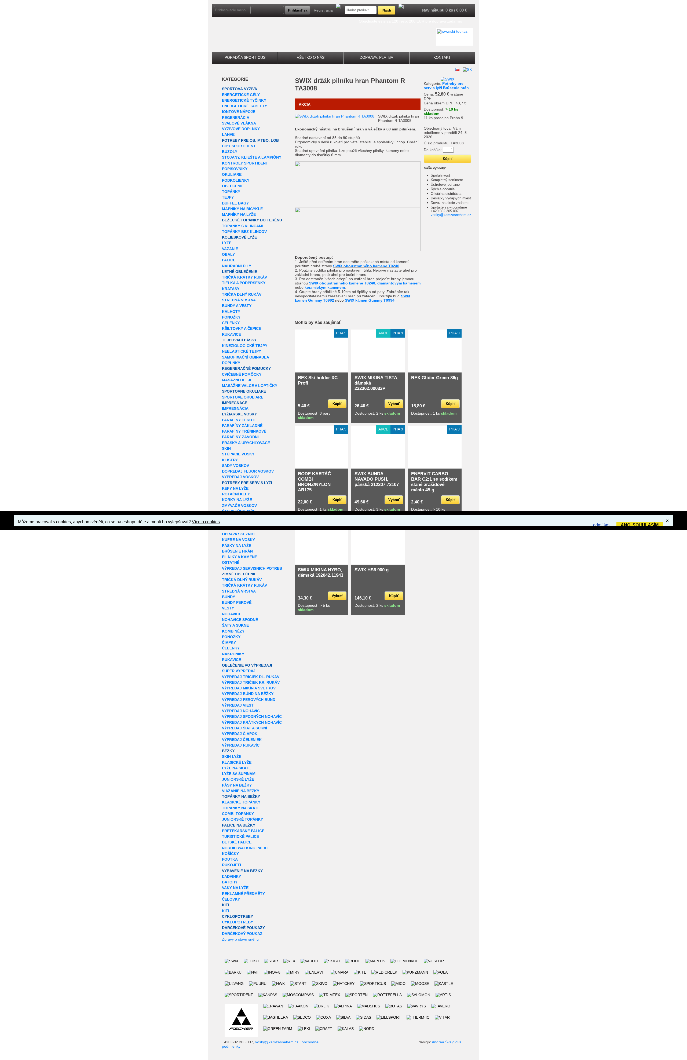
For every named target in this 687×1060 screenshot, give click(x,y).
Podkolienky (235, 180)
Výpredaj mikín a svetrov (249, 688)
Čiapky (229, 642)
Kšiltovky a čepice (241, 328)
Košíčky (230, 853)
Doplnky (231, 363)
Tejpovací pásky (239, 340)
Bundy (228, 597)
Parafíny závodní (240, 437)
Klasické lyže (236, 762)
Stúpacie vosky (238, 454)
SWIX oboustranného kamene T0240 (366, 266)
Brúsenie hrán (237, 551)
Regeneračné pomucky (246, 368)
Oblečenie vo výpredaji (247, 665)
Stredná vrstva (239, 300)
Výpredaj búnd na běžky (247, 694)
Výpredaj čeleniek (242, 739)
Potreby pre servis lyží (247, 483)
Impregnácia (235, 408)
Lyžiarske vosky (239, 414)
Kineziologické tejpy (244, 345)
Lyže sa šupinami (239, 774)
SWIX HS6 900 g (372, 569)
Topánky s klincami (242, 226)
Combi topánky (238, 814)
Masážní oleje (237, 380)
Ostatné (230, 562)
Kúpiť (337, 404)
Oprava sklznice (239, 534)
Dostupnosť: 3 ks (377, 509)
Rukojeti (231, 865)
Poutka (230, 859)
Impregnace (234, 403)
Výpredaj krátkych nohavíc (252, 722)
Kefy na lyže (235, 488)
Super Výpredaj (238, 671)
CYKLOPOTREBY (237, 916)
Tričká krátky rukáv (244, 277)
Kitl (226, 905)
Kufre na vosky (238, 540)
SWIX (303, 80)
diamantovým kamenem (399, 283)
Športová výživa (239, 89)
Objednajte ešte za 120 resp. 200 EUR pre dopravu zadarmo (410, 21)
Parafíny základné (242, 425)
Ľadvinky (231, 876)
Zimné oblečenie (239, 574)
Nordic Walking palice (246, 848)
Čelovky (231, 899)
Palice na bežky (238, 825)
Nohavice (231, 614)
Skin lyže (231, 756)
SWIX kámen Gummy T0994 (369, 300)
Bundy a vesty (236, 306)
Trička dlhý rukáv (241, 294)
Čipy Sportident (239, 146)
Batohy (229, 882)
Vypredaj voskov (240, 477)
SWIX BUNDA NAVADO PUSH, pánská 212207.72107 (377, 479)
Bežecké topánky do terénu (252, 220)
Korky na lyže (237, 500)
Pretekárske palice (243, 831)
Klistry (230, 460)
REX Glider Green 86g (434, 377)
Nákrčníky (233, 654)
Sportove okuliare (242, 397)
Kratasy (230, 289)
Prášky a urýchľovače (246, 443)
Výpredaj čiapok (239, 734)
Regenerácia (235, 117)
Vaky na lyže (235, 888)
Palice (228, 260)
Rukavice (231, 334)
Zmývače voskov (239, 505)
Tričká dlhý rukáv (242, 579)
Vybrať (394, 404)
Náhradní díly (236, 266)
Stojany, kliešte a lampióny (251, 157)
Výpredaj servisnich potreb (252, 568)
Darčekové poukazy (243, 928)
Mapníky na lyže (239, 214)
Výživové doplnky (241, 129)
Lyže (226, 243)
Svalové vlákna (239, 123)
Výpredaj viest (238, 705)
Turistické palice (240, 836)
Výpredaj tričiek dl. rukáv (250, 677)
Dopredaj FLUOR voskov (248, 471)
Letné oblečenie (239, 271)
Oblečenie (233, 186)
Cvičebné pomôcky (241, 374)
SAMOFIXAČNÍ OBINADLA (245, 357)
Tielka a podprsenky (243, 283)
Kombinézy (233, 631)
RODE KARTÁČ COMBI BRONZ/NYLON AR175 (314, 481)
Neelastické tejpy (241, 351)
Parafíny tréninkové (244, 431)
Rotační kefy (236, 494)
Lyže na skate (236, 768)
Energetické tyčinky (244, 100)
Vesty (228, 608)
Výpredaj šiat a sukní (244, 728)
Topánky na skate (241, 808)
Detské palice (236, 842)
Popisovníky (234, 169)
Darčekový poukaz (242, 933)
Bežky (228, 751)
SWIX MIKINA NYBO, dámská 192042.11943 (320, 572)
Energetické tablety (244, 106)
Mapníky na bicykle (242, 209)
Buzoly (229, 151)
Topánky (231, 191)
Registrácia (323, 10)
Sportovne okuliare (244, 391)
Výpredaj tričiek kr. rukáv (251, 682)
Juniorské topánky (242, 819)
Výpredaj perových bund (248, 699)
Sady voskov (235, 465)
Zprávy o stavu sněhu (240, 939)
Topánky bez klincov (244, 231)
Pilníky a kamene (239, 557)
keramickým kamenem (325, 287)
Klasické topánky (241, 802)
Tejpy (228, 197)
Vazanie (230, 249)
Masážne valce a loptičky (249, 385)
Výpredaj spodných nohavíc (252, 716)
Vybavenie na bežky (242, 871)
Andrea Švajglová (447, 1042)
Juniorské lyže (238, 779)
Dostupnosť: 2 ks (377, 413)
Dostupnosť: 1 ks (433, 413)
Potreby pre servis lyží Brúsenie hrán (446, 85)
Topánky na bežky (241, 796)
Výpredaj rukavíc (241, 745)
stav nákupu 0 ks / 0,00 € (444, 10)
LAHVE (228, 134)
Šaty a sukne (235, 625)
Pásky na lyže (236, 545)
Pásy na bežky (237, 785)
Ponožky (231, 317)
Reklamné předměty (243, 893)
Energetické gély (241, 95)
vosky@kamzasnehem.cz (451, 215)
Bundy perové (236, 602)
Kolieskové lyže (239, 237)
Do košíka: (433, 150)
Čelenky (231, 323)
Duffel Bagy (235, 203)
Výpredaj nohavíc (241, 711)
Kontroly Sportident (245, 163)
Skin (226, 448)
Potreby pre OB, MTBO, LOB (250, 140)
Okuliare (232, 174)
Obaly (228, 254)
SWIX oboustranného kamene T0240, (342, 283)
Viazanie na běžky (240, 791)
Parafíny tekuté (239, 420)
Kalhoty (231, 311)
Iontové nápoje (238, 111)
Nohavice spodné (240, 619)
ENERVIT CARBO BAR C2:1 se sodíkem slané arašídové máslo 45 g (434, 481)
